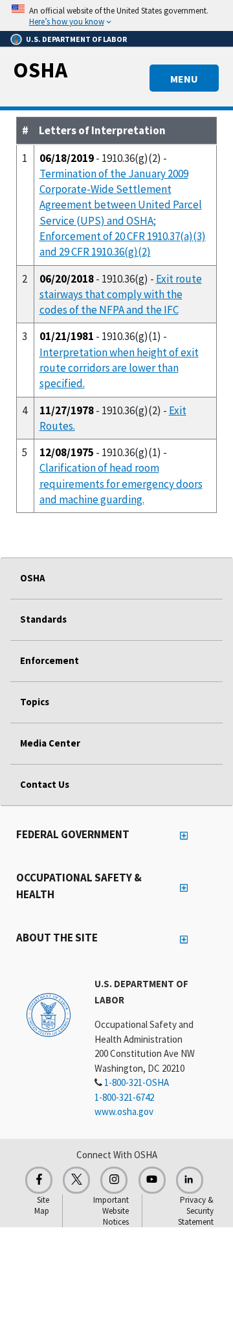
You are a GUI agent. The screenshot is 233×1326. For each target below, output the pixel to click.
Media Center (50, 743)
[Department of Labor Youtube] (152, 1180)
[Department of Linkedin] (189, 1180)
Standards (43, 619)
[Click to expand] (116, 15)
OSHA (40, 69)
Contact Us (44, 784)
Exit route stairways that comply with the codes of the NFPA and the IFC (120, 294)
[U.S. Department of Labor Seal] (48, 1014)
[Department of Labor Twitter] (76, 1180)
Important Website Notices (111, 1210)
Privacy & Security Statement (196, 1210)
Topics (34, 702)
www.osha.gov (123, 1111)
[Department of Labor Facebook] (38, 1180)
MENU (184, 78)
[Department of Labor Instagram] (114, 1180)
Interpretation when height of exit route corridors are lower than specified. (119, 368)
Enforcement (49, 660)
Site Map (41, 1205)
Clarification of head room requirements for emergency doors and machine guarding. (121, 484)
